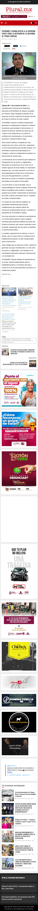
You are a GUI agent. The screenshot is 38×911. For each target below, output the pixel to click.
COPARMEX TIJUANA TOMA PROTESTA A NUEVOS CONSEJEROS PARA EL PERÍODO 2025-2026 (25, 301)
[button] (6, 23)
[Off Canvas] (2, 23)
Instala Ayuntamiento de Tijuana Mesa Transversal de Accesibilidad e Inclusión (25, 794)
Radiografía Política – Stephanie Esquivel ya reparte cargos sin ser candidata (25, 822)
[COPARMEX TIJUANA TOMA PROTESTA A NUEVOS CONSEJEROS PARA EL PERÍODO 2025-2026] (25, 291)
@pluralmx (11, 766)
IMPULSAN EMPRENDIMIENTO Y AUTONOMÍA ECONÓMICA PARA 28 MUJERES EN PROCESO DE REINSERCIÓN (25, 835)
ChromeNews (17, 909)
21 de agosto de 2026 (23, 798)
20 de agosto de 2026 (23, 840)
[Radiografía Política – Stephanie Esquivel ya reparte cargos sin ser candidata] (8, 823)
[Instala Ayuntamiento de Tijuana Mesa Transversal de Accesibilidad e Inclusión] (8, 795)
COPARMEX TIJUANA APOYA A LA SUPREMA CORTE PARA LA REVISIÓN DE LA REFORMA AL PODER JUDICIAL (17, 340)
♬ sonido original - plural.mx (18, 775)
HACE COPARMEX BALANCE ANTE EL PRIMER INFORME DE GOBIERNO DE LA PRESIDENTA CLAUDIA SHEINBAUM (9, 301)
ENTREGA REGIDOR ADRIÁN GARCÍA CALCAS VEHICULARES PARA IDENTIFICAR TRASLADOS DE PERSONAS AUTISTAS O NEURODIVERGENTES (25, 808)
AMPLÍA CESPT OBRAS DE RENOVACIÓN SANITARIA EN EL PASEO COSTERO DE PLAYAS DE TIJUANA (24, 849)
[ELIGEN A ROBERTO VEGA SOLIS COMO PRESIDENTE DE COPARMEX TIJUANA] (10, 323)
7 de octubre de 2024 (10, 39)
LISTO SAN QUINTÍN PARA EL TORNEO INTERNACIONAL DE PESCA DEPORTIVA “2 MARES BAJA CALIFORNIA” (25, 863)
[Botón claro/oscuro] (32, 23)
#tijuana (9, 772)
